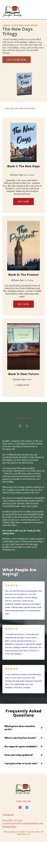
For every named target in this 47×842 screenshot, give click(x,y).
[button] (43, 9)
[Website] (27, 425)
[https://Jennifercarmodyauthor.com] (28, 788)
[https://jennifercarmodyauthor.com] (12, 9)
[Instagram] (20, 425)
